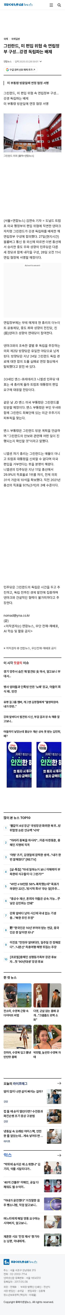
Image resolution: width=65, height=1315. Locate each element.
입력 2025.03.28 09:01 (26, 61)
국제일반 (15, 38)
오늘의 (15, 1083)
